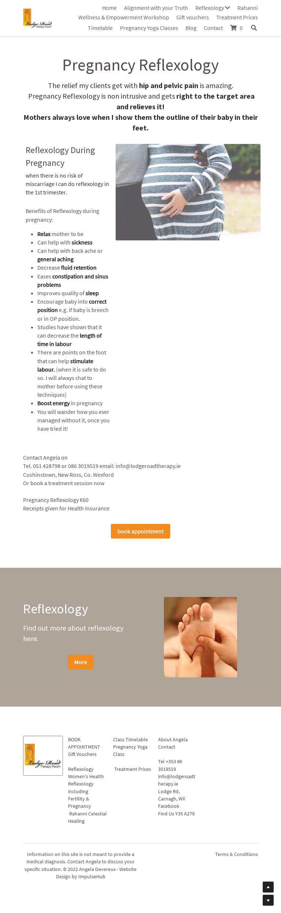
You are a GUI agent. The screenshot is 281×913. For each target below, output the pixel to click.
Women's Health (86, 778)
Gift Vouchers (82, 755)
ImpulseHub (91, 878)
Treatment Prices (132, 770)
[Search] (254, 28)
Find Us (166, 814)
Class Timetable (130, 740)
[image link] (38, 17)
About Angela (173, 740)
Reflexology (81, 770)
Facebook (168, 807)
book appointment (140, 532)
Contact (166, 748)
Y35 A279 (185, 814)
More (80, 663)
